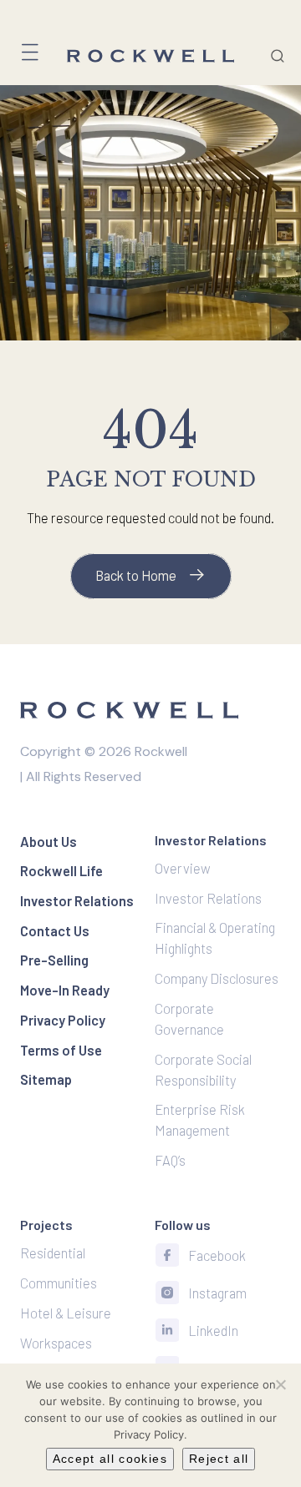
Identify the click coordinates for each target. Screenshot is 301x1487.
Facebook (217, 1255)
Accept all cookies (110, 1458)
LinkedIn (213, 1330)
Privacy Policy (149, 1434)
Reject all (219, 1458)
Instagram (217, 1292)
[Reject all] (280, 1384)
